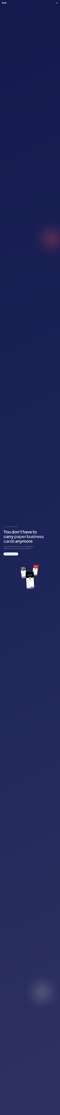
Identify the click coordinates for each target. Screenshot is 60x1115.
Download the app (11, 553)
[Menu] (56, 3)
